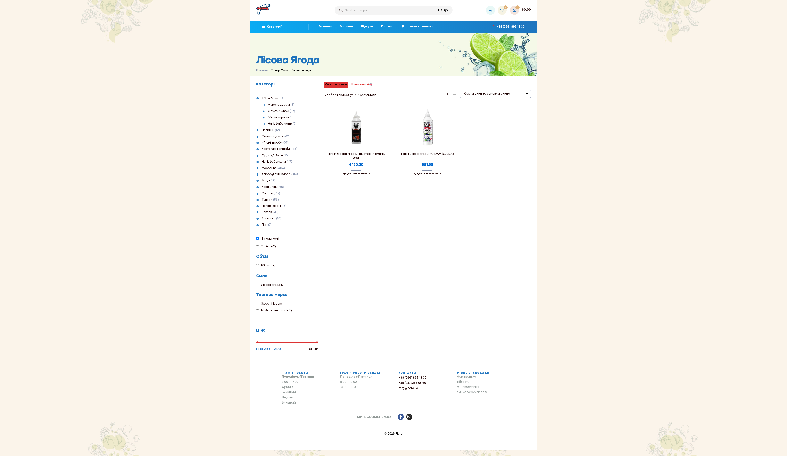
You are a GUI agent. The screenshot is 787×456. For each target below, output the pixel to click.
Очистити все (336, 84)
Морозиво (269, 168)
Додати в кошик (355, 174)
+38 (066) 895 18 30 (412, 377)
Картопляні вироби (276, 149)
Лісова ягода (273, 285)
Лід (264, 224)
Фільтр (313, 349)
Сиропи (267, 193)
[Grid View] (448, 93)
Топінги (267, 199)
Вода (266, 180)
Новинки (268, 130)
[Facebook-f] (401, 417)
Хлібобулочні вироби (277, 174)
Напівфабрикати (280, 123)
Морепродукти (279, 104)
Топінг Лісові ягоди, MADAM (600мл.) (427, 154)
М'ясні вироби (278, 117)
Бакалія (267, 212)
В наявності (270, 238)
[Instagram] (409, 417)
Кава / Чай (270, 187)
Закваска (268, 218)
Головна (262, 70)
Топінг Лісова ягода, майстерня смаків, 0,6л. (356, 156)
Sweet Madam (273, 303)
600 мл (268, 265)
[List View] (454, 93)
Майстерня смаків (276, 310)
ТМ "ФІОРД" (270, 98)
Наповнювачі (271, 206)
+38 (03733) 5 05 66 (412, 383)
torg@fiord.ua (408, 388)
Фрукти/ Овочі (278, 111)
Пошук (443, 10)
